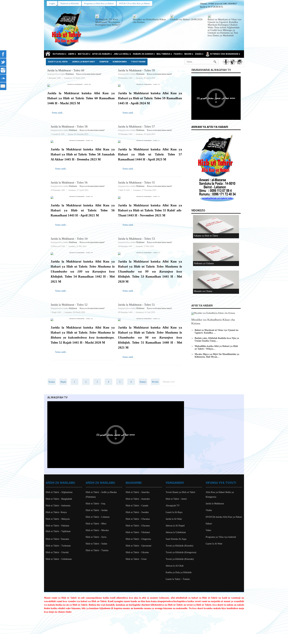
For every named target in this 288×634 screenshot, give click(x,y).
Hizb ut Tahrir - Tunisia (97, 550)
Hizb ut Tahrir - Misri (96, 523)
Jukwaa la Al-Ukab (175, 565)
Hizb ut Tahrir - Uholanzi (138, 532)
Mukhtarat (70, 74)
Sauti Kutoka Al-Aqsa (176, 539)
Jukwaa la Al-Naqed (175, 525)
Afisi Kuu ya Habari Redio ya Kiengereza (220, 494)
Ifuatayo (143, 382)
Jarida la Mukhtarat (83, 62)
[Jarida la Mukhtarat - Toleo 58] (83, 141)
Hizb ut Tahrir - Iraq (95, 503)
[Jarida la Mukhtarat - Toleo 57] (150, 141)
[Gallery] (239, 65)
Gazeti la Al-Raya (58, 62)
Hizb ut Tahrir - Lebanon (98, 517)
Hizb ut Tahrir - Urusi (136, 559)
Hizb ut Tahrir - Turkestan (58, 545)
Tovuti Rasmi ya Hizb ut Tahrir (180, 492)
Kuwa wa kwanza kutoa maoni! (88, 74)
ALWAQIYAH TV (57, 397)
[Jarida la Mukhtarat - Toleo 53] (150, 253)
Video (208, 530)
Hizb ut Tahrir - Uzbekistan (59, 559)
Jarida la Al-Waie (174, 519)
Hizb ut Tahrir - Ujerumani (138, 545)
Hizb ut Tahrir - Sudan (96, 543)
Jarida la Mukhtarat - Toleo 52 (69, 304)
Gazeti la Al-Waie (214, 543)
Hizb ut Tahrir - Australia (138, 499)
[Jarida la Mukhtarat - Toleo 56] (83, 197)
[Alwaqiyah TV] (232, 65)
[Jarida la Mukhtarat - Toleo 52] (83, 319)
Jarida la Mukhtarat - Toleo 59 (136, 70)
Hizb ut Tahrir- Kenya (56, 512)
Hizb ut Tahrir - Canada (137, 505)
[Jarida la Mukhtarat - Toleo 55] (150, 197)
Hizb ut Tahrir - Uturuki (57, 552)
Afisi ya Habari (202, 305)
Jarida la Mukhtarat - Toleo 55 (136, 182)
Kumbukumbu (120, 62)
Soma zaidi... (58, 112)
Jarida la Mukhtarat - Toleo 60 (65, 70)
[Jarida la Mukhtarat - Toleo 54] (83, 253)
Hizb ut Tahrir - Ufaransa (138, 519)
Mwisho (155, 382)
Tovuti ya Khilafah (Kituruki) (180, 559)
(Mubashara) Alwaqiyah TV (211, 70)
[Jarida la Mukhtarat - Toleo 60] (81, 85)
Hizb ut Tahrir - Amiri (176, 499)
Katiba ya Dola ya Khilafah (179, 572)
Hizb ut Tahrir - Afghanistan (59, 492)
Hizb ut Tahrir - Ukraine (137, 552)
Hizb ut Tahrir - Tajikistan (58, 531)
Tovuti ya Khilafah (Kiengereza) (181, 552)
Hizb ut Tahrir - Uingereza (138, 539)
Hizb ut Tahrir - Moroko (97, 530)
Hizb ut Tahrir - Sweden (137, 512)
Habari (209, 523)
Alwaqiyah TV (173, 505)
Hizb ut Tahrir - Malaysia (58, 519)
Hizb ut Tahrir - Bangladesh (59, 499)
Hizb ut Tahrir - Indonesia (58, 505)
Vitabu (209, 510)
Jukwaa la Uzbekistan (176, 532)
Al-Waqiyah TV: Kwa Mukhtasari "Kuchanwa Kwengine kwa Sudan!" (107, 22)
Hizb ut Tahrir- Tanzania (57, 539)
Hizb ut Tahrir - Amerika (137, 492)
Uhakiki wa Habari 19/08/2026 (186, 19)
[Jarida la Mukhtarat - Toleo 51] (150, 319)
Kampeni (104, 62)
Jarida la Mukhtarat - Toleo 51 (136, 304)
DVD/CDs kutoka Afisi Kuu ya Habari (224, 517)
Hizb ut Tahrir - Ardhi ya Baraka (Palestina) (101, 494)
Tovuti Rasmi (138, 62)
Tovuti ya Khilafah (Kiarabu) (179, 545)
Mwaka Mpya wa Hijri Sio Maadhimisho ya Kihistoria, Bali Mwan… (217, 355)
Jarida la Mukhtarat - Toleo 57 (136, 126)
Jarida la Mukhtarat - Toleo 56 (69, 182)
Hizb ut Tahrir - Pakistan (57, 525)
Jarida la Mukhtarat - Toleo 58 (69, 126)
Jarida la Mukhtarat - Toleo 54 (69, 238)
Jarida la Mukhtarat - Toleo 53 (136, 238)
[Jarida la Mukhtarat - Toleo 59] (150, 85)
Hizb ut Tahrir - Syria (96, 537)
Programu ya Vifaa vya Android (221, 537)
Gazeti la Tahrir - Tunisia (178, 579)
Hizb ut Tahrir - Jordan (97, 510)
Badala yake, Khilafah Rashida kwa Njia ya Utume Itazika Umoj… (217, 339)
